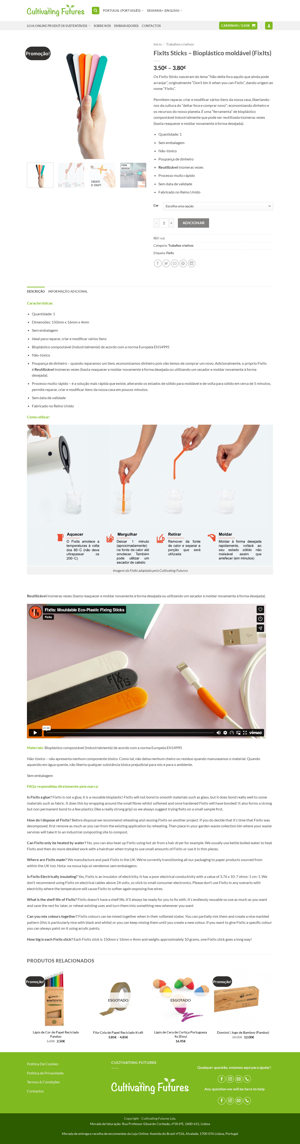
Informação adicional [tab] (68, 291)
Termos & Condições (43, 1082)
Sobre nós (102, 26)
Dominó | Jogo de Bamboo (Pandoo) (243, 1032)
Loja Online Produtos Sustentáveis (57, 26)
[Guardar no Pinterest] (183, 263)
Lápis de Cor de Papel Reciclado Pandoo (56, 1034)
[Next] (138, 99)
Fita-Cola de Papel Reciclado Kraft (118, 1032)
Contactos (35, 1091)
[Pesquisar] (95, 11)
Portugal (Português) (122, 10)
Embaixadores (126, 26)
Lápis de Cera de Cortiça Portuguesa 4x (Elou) (180, 1034)
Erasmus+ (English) (163, 10)
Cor (156, 205)
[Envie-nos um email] (239, 1079)
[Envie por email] (175, 263)
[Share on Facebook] (158, 263)
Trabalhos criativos (180, 44)
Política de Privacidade (45, 1073)
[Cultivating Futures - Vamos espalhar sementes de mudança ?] (55, 11)
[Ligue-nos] (247, 1079)
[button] (238, 26)
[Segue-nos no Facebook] (221, 1079)
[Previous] (35, 99)
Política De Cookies (42, 1064)
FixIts (170, 253)
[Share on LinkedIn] (191, 263)
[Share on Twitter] (166, 263)
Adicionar (194, 223)
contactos (151, 26)
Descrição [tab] (36, 291)
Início (158, 44)
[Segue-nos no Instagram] (230, 1079)
